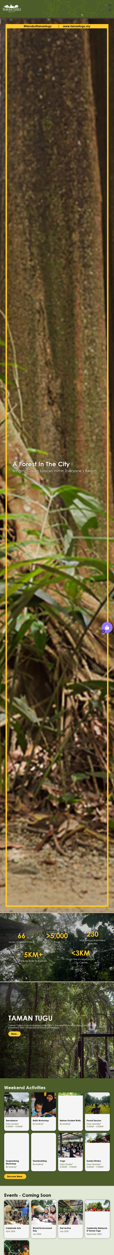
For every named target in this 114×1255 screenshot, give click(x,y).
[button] (110, 5)
